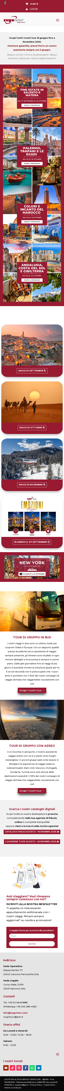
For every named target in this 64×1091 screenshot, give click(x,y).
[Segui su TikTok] (12, 1068)
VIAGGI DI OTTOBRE (30, 427)
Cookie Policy (49, 1085)
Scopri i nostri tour (30, 690)
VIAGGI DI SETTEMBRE (30, 370)
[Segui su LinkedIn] (38, 1068)
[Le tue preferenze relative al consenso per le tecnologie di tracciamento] (5, 3)
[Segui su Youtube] (6, 1068)
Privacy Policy (36, 1085)
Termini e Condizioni (12, 1088)
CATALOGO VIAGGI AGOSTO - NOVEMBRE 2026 (30, 831)
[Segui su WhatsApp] (32, 1068)
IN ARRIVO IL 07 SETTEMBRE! (30, 542)
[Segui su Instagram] (19, 1068)
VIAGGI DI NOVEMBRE (31, 484)
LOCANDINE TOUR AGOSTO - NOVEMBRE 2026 (30, 841)
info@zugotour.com (15, 1012)
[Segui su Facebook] (25, 1068)
